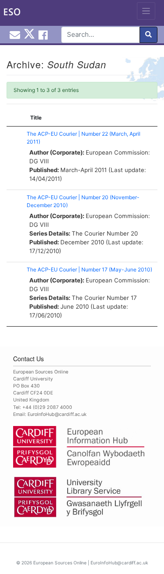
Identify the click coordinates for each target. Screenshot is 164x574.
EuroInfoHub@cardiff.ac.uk (57, 414)
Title (36, 117)
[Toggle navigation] (146, 11)
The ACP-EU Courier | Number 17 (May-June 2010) (89, 269)
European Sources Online (60, 562)
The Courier (88, 233)
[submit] (148, 35)
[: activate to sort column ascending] (14, 118)
